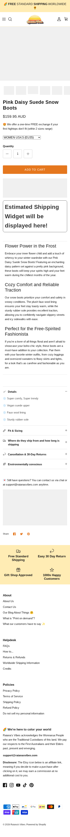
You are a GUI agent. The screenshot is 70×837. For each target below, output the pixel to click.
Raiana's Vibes (18, 824)
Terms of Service (13, 696)
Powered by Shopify (36, 824)
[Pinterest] (31, 785)
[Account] (58, 19)
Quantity (8, 146)
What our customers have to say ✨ (24, 623)
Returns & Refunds (14, 657)
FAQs (6, 645)
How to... (8, 651)
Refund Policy (11, 707)
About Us (8, 601)
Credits (7, 668)
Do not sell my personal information (23, 713)
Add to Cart (35, 169)
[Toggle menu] (4, 19)
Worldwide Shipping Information (21, 662)
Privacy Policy (11, 690)
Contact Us (9, 606)
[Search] (12, 19)
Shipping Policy (12, 702)
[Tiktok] (25, 785)
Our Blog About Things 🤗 (18, 612)
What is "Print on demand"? (19, 618)
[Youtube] (18, 785)
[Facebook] (5, 785)
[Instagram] (12, 785)
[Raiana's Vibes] (35, 19)
